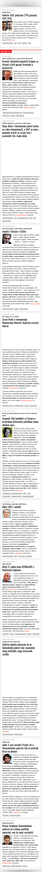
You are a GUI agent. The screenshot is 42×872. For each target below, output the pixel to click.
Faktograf (5, 731)
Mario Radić (36, 634)
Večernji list (12, 589)
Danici (20, 490)
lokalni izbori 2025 (23, 218)
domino (12, 634)
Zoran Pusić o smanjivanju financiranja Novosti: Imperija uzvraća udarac (20, 322)
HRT (13, 40)
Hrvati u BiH (6, 115)
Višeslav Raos (21, 215)
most (19, 43)
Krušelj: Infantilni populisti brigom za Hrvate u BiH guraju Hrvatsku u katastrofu (20, 64)
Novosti (27, 406)
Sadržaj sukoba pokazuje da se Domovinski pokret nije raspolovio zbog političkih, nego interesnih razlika (18, 649)
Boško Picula (6, 863)
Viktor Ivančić (35, 303)
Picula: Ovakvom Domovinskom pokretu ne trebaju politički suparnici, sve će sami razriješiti (17, 829)
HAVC (24, 493)
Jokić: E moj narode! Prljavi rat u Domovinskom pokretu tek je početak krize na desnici (20, 748)
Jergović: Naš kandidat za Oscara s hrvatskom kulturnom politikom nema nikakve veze (20, 421)
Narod (27, 631)
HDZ (15, 43)
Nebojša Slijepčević (28, 496)
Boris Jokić (17, 812)
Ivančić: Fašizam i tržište (14, 231)
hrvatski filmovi (7, 496)
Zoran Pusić (13, 388)
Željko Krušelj (28, 107)
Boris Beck (6, 634)
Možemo (24, 43)
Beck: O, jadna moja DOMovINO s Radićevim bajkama (18, 568)
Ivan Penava (21, 556)
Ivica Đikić (18, 553)
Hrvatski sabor (18, 734)
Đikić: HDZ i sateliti (11, 507)
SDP (29, 43)
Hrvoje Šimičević (27, 400)
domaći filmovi (6, 493)
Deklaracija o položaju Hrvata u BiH (12, 113)
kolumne (13, 115)
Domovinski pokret (8, 43)
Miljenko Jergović (17, 496)
